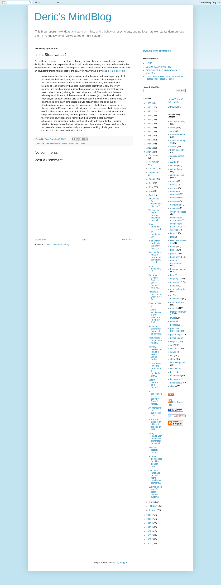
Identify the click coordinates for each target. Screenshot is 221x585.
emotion (174, 197)
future (173, 246)
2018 (149, 135)
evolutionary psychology (176, 219)
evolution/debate (178, 212)
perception (175, 321)
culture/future (176, 169)
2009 (149, 531)
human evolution (178, 269)
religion (173, 341)
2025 (149, 107)
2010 (149, 527)
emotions (174, 201)
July (151, 183)
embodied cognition (175, 192)
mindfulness (176, 299)
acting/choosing (177, 121)
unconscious (176, 383)
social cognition (177, 363)
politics (173, 325)
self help (174, 348)
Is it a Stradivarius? (154, 269)
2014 (149, 152)
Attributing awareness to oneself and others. (155, 330)
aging (173, 127)
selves (173, 352)
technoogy (175, 379)
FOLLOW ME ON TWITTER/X (176, 100)
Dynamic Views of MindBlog (157, 51)
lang (172, 275)
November (154, 162)
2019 (149, 131)
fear (172, 237)
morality (174, 308)
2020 (149, 127)
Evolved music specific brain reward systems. (155, 492)
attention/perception (58, 143)
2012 (149, 519)
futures (173, 250)
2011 (149, 523)
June (151, 187)
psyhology (175, 338)
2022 (149, 119)
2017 (149, 140)
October (153, 168)
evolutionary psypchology (176, 225)
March (152, 502)
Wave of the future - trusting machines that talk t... (154, 215)
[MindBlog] (175, 411)
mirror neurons (177, 302)
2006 (149, 543)
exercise (174, 230)
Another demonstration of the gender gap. (155, 461)
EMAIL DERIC (174, 107)
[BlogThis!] (77, 139)
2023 (149, 115)
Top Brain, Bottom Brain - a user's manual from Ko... (154, 281)
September (154, 172)
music (83, 143)
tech (172, 372)
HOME (149, 63)
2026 (149, 103)
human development (176, 261)
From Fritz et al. (116, 71)
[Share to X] (80, 139)
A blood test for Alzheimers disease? (155, 202)
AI (171, 131)
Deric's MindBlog (73, 16)
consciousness (177, 156)
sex (172, 355)
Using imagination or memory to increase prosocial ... (155, 438)
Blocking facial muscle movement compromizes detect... (155, 257)
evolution (174, 208)
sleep (172, 359)
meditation (175, 282)
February (153, 506)
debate (173, 181)
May (151, 191)
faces (172, 233)
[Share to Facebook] (83, 139)
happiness (175, 257)
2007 (149, 539)
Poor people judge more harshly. (155, 340)
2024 (149, 111)
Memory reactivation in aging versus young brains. (155, 353)
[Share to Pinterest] (86, 139)
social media (176, 368)
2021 (149, 123)
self (172, 345)
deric (172, 185)
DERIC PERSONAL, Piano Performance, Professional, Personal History (165, 77)
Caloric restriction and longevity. (154, 384)
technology (175, 375)
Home (84, 240)
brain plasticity (177, 150)
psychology (175, 334)
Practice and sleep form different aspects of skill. (154, 424)
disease (174, 188)
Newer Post (40, 240)
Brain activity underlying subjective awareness (154, 244)
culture (173, 165)
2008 (149, 535)
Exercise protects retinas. (153, 450)
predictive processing (175, 329)
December (154, 155)
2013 (149, 515)
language (174, 278)
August (152, 179)
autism (173, 146)
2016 (149, 144)
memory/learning (178, 289)
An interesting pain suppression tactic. (154, 412)
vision (173, 386)
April (151, 195)
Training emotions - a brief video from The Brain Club (154, 316)
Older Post (127, 240)
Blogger (123, 562)
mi (171, 295)
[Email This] (73, 139)
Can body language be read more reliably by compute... (154, 476)
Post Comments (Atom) (58, 244)
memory (174, 286)
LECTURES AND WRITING (158, 67)
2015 (149, 148)
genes (173, 253)
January (153, 510)
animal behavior (177, 134)
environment (176, 205)
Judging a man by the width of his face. (155, 295)
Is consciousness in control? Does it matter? (155, 397)
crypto (173, 162)
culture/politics (74, 143)
